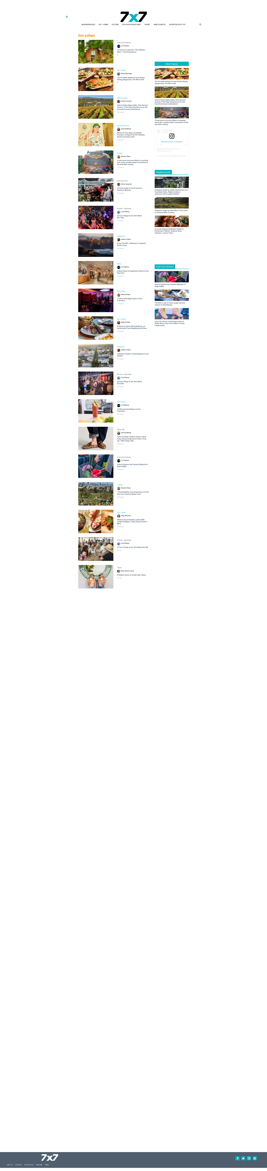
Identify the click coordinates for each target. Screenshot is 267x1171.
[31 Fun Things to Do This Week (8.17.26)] (95, 217)
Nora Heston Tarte (127, 571)
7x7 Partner (125, 46)
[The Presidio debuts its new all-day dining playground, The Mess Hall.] (95, 79)
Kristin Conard (126, 101)
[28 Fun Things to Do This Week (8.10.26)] (95, 383)
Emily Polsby (125, 322)
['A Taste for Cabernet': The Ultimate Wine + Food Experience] (95, 51)
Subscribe (39, 1165)
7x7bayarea (165, 156)
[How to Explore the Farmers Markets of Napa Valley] (95, 466)
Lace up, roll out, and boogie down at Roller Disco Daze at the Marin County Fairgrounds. (170, 323)
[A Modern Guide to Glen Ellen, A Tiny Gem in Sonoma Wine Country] (172, 203)
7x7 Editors (125, 267)
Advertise (18, 1165)
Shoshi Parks (125, 156)
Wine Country (160, 24)
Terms (47, 1165)
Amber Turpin (126, 239)
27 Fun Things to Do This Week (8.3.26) (132, 547)
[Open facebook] (238, 1158)
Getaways (121, 236)
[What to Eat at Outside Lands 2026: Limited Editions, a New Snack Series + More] (95, 521)
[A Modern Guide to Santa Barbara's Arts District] (95, 355)
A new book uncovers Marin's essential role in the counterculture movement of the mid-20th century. (132, 162)
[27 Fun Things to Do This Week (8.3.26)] (95, 549)
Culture (115, 24)
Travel (147, 24)
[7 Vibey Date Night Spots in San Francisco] (95, 300)
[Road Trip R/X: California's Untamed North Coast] (95, 245)
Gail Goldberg (126, 129)
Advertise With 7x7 (177, 24)
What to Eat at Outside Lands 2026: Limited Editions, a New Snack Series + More (132, 522)
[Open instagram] (249, 1158)
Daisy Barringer (126, 73)
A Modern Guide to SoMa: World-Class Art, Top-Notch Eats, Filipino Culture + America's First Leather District (171, 192)
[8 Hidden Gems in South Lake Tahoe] (95, 576)
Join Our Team (28, 1165)
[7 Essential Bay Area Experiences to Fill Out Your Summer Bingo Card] (95, 493)
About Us (10, 1165)
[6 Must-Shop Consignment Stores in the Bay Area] (95, 272)
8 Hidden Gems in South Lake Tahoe (131, 575)
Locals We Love (123, 125)
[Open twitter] (243, 1158)
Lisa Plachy (125, 211)
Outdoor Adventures (131, 24)
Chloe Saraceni (126, 184)
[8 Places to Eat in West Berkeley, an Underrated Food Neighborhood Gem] (95, 328)
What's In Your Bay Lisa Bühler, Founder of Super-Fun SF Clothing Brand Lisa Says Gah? (131, 135)
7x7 (157, 156)
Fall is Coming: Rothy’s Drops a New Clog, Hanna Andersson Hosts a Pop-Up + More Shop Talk (132, 439)
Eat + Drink (103, 24)
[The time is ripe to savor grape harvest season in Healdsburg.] (172, 295)
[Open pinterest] (255, 1158)
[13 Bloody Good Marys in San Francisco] (95, 411)
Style (119, 264)
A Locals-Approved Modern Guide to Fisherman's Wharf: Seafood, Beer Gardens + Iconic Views (169, 231)
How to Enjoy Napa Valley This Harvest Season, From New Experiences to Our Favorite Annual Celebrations (132, 107)
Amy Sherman (126, 515)
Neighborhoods (88, 24)
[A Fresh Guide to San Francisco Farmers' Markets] (95, 189)
